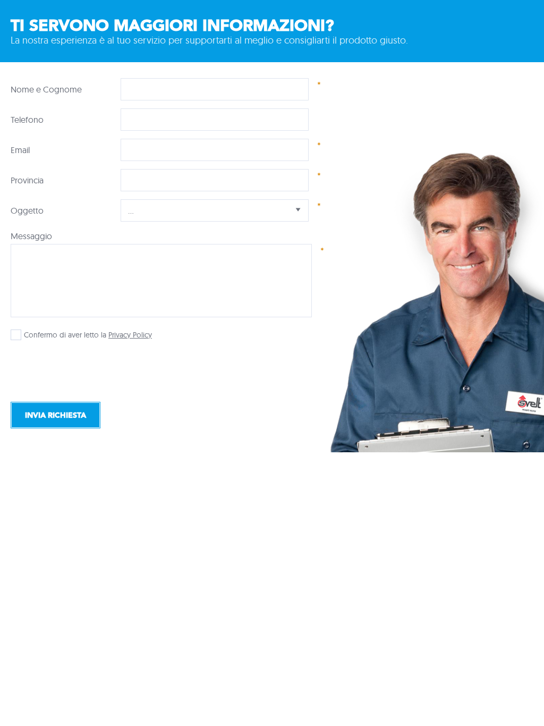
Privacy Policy (130, 335)
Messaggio (31, 236)
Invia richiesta (55, 415)
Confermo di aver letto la (65, 335)
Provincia (27, 180)
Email (20, 150)
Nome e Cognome (46, 89)
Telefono (27, 119)
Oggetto (27, 210)
